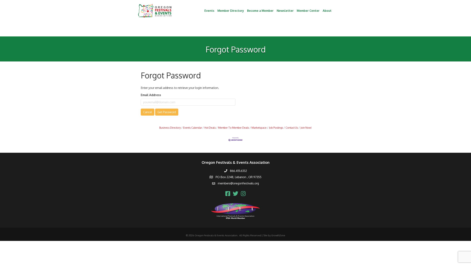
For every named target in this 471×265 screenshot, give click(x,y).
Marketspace (259, 127)
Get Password (166, 112)
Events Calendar (192, 127)
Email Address (151, 95)
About (327, 11)
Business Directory (170, 127)
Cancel (147, 112)
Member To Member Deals (233, 127)
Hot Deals (210, 127)
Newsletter (285, 11)
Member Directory (230, 11)
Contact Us (292, 127)
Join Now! (306, 127)
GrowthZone (278, 235)
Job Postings (276, 127)
